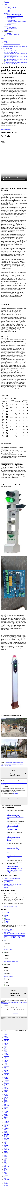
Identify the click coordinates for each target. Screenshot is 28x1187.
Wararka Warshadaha (12, 28)
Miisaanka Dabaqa (11, 17)
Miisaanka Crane (11, 20)
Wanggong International (13, 34)
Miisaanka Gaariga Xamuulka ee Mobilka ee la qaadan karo (15, 827)
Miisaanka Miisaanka (18, 937)
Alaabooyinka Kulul (9, 929)
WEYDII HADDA (5, 912)
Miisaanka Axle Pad (9, 935)
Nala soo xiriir (7, 35)
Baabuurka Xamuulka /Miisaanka (15, 16)
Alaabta (6, 13)
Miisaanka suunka (11, 23)
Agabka (9, 24)
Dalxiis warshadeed (11, 7)
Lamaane (9, 33)
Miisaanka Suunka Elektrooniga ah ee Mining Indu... (15, 816)
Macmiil (9, 9)
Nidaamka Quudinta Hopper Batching (16, 21)
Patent (8, 10)
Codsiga (6, 30)
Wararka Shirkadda (11, 27)
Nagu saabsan (7, 6)
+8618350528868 (8, 949)
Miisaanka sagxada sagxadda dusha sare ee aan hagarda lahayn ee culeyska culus (14, 869)
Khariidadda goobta (8, 930)
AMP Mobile (7, 932)
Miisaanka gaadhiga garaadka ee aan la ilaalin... (13, 838)
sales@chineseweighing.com (11, 906)
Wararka (6, 26)
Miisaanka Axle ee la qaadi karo (17, 936)
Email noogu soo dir (6, 129)
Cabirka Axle (10, 18)
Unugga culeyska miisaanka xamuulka (13, 762)
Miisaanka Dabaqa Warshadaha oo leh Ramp (15, 933)
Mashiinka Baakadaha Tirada (14, 14)
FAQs (8, 11)
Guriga (5, 4)
